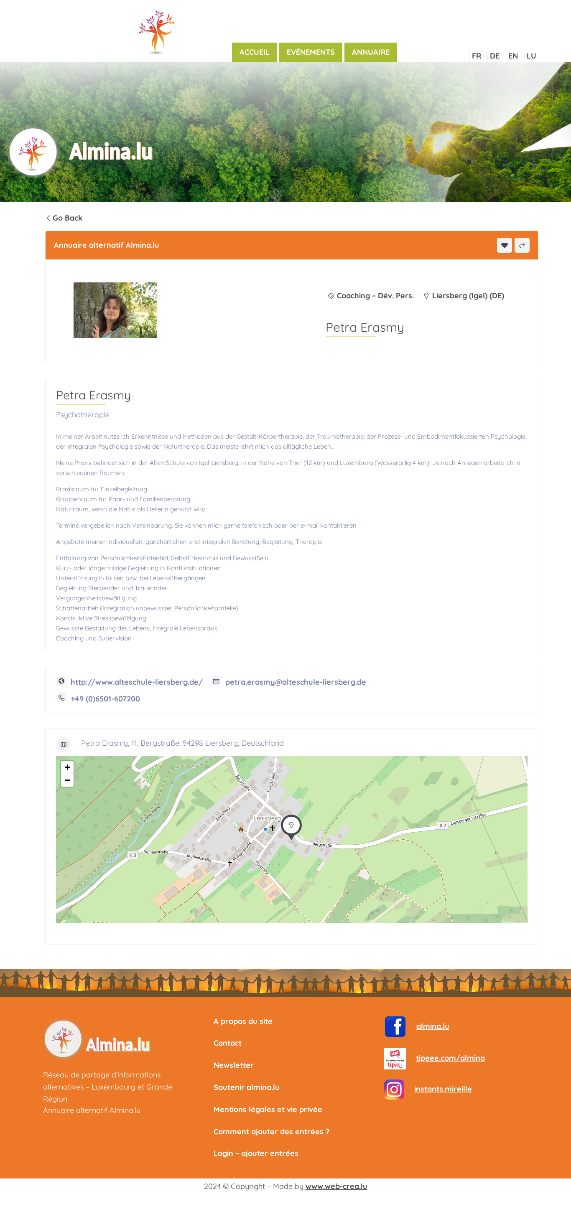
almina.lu (432, 1026)
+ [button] (67, 767)
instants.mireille (443, 1089)
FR (476, 56)
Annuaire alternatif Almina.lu (91, 1110)
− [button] (67, 780)
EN (513, 56)
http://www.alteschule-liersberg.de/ (137, 682)
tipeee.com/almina (450, 1058)
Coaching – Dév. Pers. (375, 295)
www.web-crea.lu (336, 1186)
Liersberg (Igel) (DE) (468, 295)
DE (495, 56)
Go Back (67, 218)
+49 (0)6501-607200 (105, 699)
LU (531, 56)
